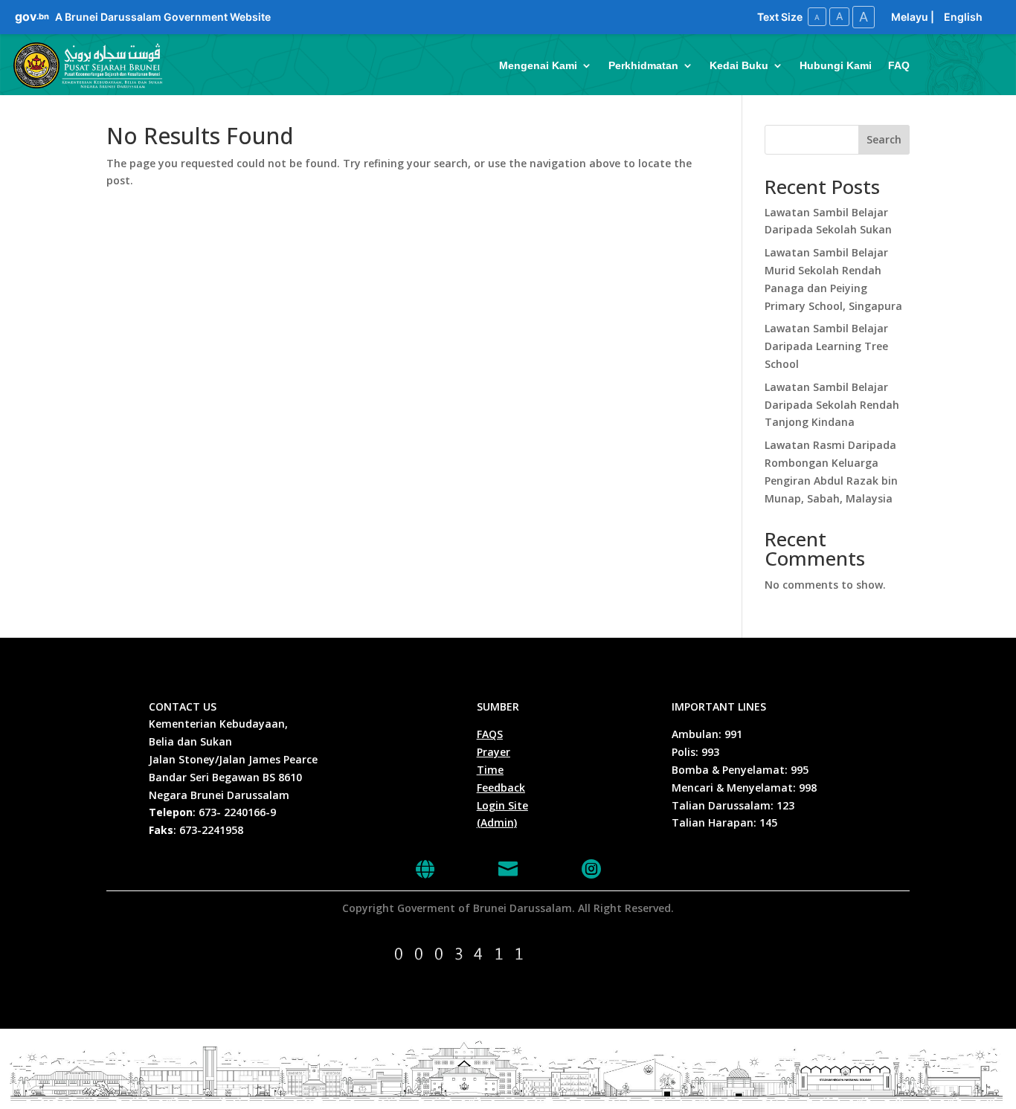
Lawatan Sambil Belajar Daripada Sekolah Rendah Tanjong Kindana (832, 405)
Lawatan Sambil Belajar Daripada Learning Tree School (826, 346)
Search (884, 139)
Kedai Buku (739, 65)
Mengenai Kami (538, 65)
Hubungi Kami (836, 65)
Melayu (909, 16)
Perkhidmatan (643, 65)
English (963, 16)
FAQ (899, 65)
